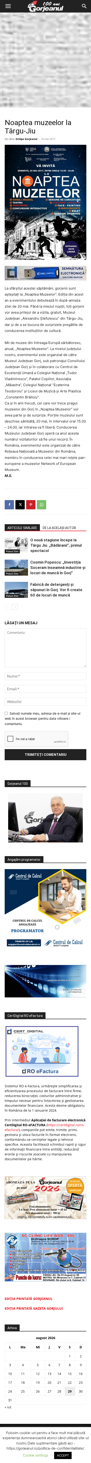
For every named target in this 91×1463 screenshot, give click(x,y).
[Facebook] (9, 504)
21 (59, 1382)
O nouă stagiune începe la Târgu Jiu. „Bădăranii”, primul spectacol (56, 545)
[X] (20, 504)
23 (81, 1382)
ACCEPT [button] (63, 1455)
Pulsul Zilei (12, 551)
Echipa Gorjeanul (26, 139)
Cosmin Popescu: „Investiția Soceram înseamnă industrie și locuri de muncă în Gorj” (57, 567)
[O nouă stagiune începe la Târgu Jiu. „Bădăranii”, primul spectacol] (16, 545)
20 (49, 1382)
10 (10, 1374)
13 (49, 1374)
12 (38, 1374)
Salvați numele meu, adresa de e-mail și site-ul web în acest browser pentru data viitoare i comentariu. (42, 718)
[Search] (84, 6)
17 (10, 1382)
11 (23, 1374)
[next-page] (15, 607)
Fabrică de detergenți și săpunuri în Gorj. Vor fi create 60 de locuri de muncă (56, 589)
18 (23, 1382)
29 (70, 1391)
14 (59, 1374)
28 (59, 1391)
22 (70, 1382)
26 (38, 1391)
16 (81, 1374)
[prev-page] (7, 607)
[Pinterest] (30, 504)
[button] (7, 6)
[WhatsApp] (41, 504)
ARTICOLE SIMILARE (22, 528)
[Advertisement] (45, 60)
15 (70, 1374)
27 (49, 1391)
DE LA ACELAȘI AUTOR (59, 528)
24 (10, 1391)
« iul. (8, 1407)
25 (23, 1391)
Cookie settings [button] (35, 1455)
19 (38, 1382)
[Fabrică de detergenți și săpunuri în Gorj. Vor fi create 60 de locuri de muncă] (16, 590)
